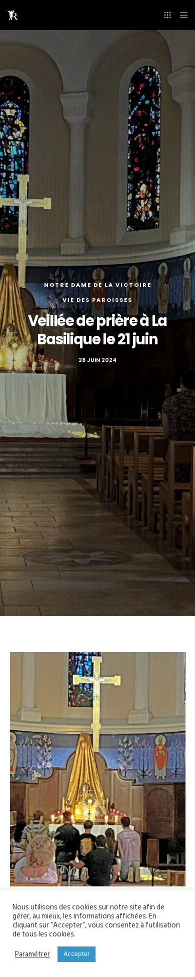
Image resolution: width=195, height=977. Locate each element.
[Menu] (180, 15)
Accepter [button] (77, 953)
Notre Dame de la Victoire (98, 285)
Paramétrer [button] (32, 954)
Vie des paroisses (97, 300)
